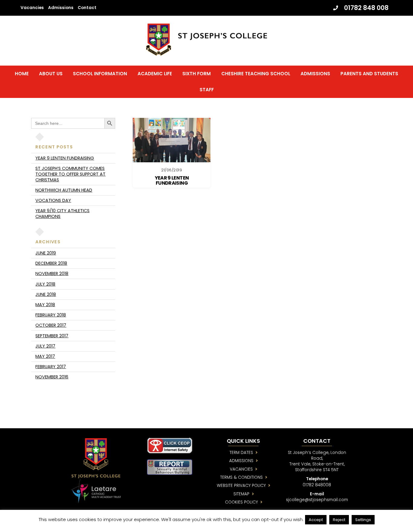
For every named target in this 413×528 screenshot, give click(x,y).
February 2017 (50, 367)
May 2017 (45, 356)
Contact (87, 8)
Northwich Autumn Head (63, 190)
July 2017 (45, 346)
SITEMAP (241, 494)
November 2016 (51, 377)
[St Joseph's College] (206, 53)
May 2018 (45, 305)
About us (51, 73)
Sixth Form (196, 73)
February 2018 (50, 315)
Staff (207, 89)
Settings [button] (363, 520)
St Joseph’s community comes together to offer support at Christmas (70, 174)
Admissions (60, 8)
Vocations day (53, 200)
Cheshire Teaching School (255, 73)
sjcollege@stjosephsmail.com (317, 500)
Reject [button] (339, 520)
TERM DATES (241, 452)
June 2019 (45, 253)
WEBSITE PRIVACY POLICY (241, 485)
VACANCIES (241, 469)
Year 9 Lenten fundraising (172, 180)
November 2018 (51, 273)
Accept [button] (316, 520)
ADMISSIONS (241, 461)
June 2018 (45, 294)
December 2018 (51, 263)
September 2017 (51, 336)
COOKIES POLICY (241, 502)
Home (22, 73)
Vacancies (32, 8)
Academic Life (155, 73)
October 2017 (50, 325)
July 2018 (45, 284)
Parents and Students (369, 73)
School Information (100, 73)
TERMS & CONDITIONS (241, 477)
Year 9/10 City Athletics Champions (62, 213)
